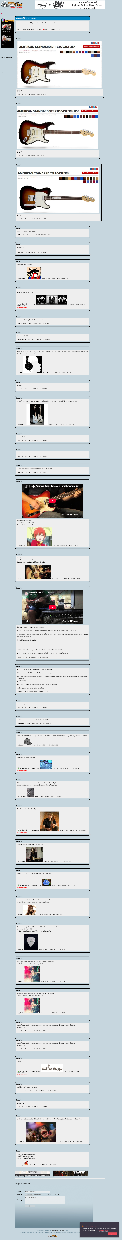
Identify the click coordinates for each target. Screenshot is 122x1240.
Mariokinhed (21, 278)
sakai (19, 657)
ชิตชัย (33, 304)
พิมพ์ (39, 29)
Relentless (21, 339)
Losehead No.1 (22, 545)
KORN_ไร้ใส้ (22, 796)
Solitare (20, 235)
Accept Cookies (113, 1234)
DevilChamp (21, 861)
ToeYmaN (21, 723)
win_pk (20, 323)
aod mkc (20, 949)
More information (103, 1230)
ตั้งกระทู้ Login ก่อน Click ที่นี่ (22, 1183)
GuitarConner (36, 1071)
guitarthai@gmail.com (58, 1230)
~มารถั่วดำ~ (21, 1142)
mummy (20, 1165)
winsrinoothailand (23, 1091)
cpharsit (20, 745)
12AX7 (20, 373)
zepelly (20, 691)
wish (18, 29)
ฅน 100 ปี (20, 981)
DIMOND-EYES (36, 885)
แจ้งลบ (46, 29)
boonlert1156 (21, 424)
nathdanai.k (35, 830)
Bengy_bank (35, 768)
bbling (20, 914)
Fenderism (21, 579)
